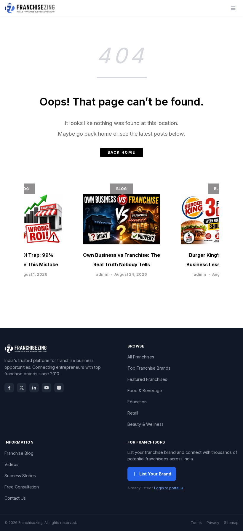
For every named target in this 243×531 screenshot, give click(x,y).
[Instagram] (59, 387)
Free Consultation (21, 486)
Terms (196, 522)
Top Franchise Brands (148, 368)
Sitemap (231, 522)
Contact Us (15, 498)
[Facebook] (9, 387)
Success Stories (20, 475)
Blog (23, 188)
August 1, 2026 (32, 274)
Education (137, 401)
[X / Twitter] (21, 387)
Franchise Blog (18, 453)
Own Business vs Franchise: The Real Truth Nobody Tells (121, 259)
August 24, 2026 (130, 274)
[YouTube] (46, 387)
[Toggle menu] (233, 8)
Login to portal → (168, 488)
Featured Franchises (147, 379)
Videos (11, 464)
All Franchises (140, 356)
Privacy (213, 522)
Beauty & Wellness (145, 424)
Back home (121, 152)
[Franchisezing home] (29, 8)
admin (102, 274)
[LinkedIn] (34, 387)
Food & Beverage (144, 390)
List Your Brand (155, 473)
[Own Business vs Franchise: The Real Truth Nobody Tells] (121, 219)
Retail (132, 412)
